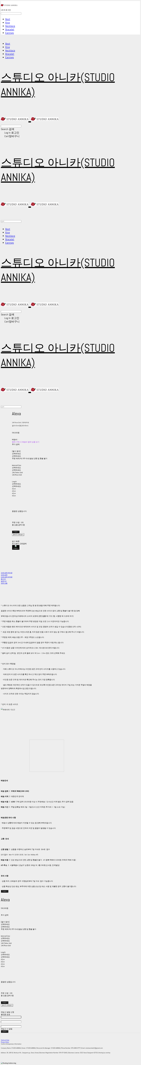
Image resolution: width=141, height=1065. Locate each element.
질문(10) (4, 581)
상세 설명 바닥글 (6, 577)
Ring (7, 22)
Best (7, 19)
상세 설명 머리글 (6, 573)
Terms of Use (5, 1040)
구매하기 (4, 891)
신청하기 (4, 1031)
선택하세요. (16, 453)
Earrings (9, 33)
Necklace (10, 26)
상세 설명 (4, 575)
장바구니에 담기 (7, 1005)
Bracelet (9, 29)
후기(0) (3, 579)
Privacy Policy (5, 1042)
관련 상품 (4, 583)
